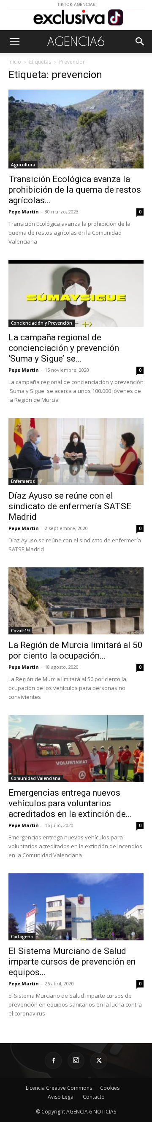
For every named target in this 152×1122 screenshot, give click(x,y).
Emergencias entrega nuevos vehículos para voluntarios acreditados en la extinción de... (70, 803)
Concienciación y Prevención (41, 323)
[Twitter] (98, 1060)
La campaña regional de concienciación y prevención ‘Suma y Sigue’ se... (63, 348)
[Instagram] (76, 1060)
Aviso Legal (61, 1096)
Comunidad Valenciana (35, 778)
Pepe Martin (23, 211)
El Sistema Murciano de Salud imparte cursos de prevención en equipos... (72, 961)
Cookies (109, 1087)
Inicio (14, 61)
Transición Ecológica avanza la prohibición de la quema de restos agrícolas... (74, 189)
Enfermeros (23, 481)
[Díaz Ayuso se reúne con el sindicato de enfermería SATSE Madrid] (76, 451)
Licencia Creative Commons (59, 1087)
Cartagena (22, 937)
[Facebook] (53, 1060)
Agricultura (23, 165)
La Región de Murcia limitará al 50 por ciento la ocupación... (75, 650)
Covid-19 (20, 631)
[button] (14, 41)
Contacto (94, 1096)
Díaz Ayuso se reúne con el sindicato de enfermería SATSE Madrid (69, 506)
